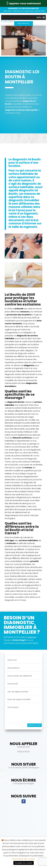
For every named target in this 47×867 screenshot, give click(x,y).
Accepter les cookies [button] (23, 863)
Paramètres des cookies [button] (23, 858)
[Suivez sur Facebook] (24, 801)
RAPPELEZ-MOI (34, 725)
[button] (39, 17)
